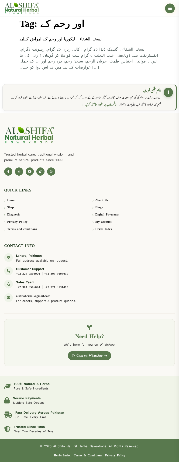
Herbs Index (103, 229)
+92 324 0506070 (28, 273)
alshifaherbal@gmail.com (33, 296)
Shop (10, 207)
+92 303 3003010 (56, 273)
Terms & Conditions (88, 455)
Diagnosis (13, 214)
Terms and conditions (22, 229)
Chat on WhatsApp (89, 355)
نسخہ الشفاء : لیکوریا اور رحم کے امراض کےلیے (61, 39)
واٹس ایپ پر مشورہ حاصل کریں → (98, 104)
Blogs (99, 207)
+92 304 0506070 (28, 287)
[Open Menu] (170, 8)
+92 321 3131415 (56, 287)
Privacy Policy (17, 221)
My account (103, 221)
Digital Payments (107, 214)
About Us (101, 200)
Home (11, 200)
